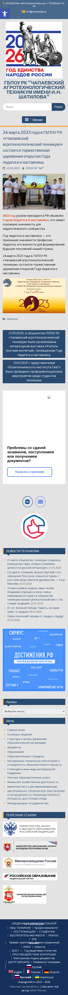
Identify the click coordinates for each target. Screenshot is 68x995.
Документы (14, 747)
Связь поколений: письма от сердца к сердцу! (35, 616)
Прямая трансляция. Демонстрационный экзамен (34, 942)
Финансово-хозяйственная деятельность (33, 782)
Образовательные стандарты (25, 756)
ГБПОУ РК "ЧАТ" (35, 168)
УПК (34, 939)
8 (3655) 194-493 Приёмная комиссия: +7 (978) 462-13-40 (35, 4)
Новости (12, 319)
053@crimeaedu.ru (36, 11)
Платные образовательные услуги (28, 777)
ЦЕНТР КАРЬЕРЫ (18, 962)
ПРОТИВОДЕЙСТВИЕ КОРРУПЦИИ (34, 954)
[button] (4, 13)
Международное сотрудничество (28, 803)
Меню (37, 120)
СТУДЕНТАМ (47, 932)
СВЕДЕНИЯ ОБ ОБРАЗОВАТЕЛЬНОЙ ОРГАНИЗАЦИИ (34, 923)
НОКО (27, 947)
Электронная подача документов (34, 958)
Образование (15, 751)
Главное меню (16, 730)
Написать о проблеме (29, 471)
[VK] (27, 501)
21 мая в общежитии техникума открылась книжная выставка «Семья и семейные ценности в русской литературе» (34, 563)
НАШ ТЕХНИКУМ (20, 928)
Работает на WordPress (24, 986)
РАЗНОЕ (53, 935)
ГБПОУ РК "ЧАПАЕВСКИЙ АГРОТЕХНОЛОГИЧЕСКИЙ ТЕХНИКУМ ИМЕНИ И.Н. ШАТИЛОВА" (34, 90)
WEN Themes (38, 990)
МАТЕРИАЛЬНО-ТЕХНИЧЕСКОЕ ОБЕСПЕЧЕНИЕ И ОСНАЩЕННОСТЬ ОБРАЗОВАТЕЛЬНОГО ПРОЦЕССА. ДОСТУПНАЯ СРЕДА (36, 794)
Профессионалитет (46, 928)
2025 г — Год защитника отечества (34, 951)
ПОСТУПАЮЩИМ (24, 932)
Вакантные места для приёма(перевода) (32, 786)
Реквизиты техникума (46, 962)
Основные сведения (19, 734)
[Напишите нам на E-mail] (40, 501)
